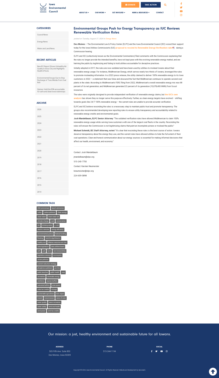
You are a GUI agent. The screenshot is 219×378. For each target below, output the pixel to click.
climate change (43, 221)
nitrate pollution (43, 259)
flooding (40, 238)
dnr (39, 225)
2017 (39, 171)
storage (54, 289)
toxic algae (60, 294)
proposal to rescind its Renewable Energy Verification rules (144, 48)
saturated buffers (44, 285)
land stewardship (59, 251)
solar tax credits (43, 289)
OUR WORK (100, 13)
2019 (39, 158)
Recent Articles (46, 59)
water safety (42, 307)
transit (40, 298)
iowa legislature (43, 247)
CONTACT (160, 13)
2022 (39, 137)
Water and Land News (46, 49)
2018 (39, 164)
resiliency (41, 281)
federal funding (60, 234)
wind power (41, 311)
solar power (56, 285)
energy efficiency (57, 229)
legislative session (44, 255)
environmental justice (45, 234)
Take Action (151, 5)
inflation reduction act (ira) (57, 242)
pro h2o (57, 268)
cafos (40, 212)
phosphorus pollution (45, 268)
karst (49, 251)
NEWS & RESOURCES (140, 13)
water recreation (54, 302)
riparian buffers (52, 281)
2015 (39, 185)
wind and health (54, 307)
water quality (42, 302)
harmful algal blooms (52, 238)
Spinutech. (142, 370)
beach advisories (58, 208)
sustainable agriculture (46, 294)
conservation (61, 221)
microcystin (57, 255)
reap (63, 272)
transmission (49, 298)
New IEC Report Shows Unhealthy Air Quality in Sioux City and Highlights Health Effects (52, 68)
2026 (39, 109)
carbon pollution (49, 212)
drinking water (47, 225)
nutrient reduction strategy (47, 264)
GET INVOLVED (118, 13)
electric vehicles (43, 229)
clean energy (62, 212)
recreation (41, 277)
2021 (39, 144)
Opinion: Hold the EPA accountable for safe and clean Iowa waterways (51, 90)
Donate (131, 5)
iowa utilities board (57, 247)
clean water (42, 217)
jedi (44, 251)
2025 (39, 116)
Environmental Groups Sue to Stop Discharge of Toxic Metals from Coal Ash (51, 80)
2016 (39, 178)
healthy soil (42, 242)
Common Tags (46, 203)
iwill (39, 251)
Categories (44, 28)
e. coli (56, 225)
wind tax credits (53, 311)
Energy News (111, 39)
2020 (39, 151)
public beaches (43, 272)
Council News (42, 35)
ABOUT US (83, 13)
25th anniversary (43, 208)
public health (54, 272)
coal (52, 221)
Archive (41, 102)
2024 (39, 123)
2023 (39, 130)
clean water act (53, 217)
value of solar (61, 298)
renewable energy (53, 277)
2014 (39, 192)
